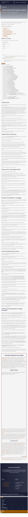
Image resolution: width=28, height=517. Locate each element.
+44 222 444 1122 (4, 504)
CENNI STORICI (5, 35)
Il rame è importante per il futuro (7, 32)
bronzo (3, 450)
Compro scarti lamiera (6, 486)
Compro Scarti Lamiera (6, 485)
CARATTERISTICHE (5, 36)
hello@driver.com (4, 507)
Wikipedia (24, 456)
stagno (14, 450)
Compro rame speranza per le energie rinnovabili (9, 33)
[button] (0, 10)
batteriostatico (8, 453)
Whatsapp (17, 488)
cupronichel (3, 451)
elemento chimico (7, 357)
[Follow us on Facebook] (2, 509)
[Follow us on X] (4, 509)
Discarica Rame (5, 484)
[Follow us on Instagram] (6, 509)
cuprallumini (7, 451)
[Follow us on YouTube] (7, 509)
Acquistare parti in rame (6, 483)
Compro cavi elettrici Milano (7, 482)
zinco (17, 450)
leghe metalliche (7, 449)
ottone (5, 450)
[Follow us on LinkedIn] (3, 509)
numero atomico (12, 357)
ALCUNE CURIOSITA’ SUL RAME (7, 34)
